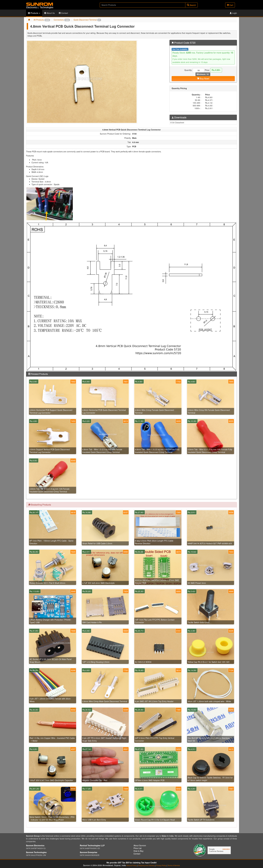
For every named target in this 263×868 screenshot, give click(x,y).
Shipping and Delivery (146, 865)
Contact (64, 13)
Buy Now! (204, 78)
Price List (137, 848)
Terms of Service (174, 865)
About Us (50, 13)
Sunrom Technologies (36, 852)
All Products (41, 19)
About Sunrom (140, 845)
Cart (231, 5)
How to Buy (138, 851)
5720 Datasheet (177, 122)
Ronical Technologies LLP (92, 845)
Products (34, 13)
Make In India (168, 835)
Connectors (61, 19)
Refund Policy (131, 865)
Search (192, 5)
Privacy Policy (161, 865)
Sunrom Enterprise (88, 852)
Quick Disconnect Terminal (87, 19)
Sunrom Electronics (35, 845)
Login (234, 13)
